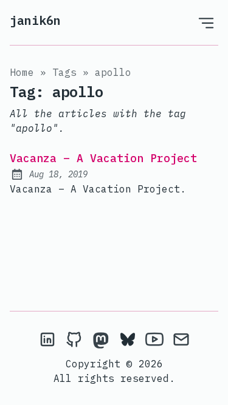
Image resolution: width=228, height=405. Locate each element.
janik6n (35, 20)
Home (22, 72)
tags (64, 72)
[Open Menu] (206, 22)
